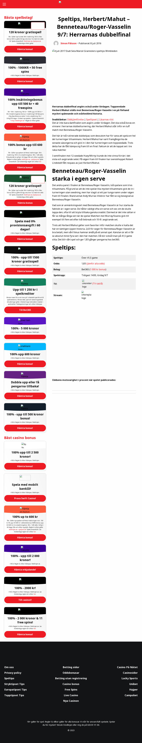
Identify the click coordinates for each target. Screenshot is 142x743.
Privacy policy (12, 672)
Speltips (9, 678)
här (40, 162)
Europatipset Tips (15, 689)
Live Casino (71, 695)
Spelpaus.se (37, 41)
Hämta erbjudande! (25, 569)
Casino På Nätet (127, 667)
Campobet (131, 695)
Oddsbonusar (71, 672)
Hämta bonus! (25, 49)
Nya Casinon (71, 700)
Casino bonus (71, 684)
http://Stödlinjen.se (17, 121)
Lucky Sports (129, 678)
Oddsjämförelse (75, 119)
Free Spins (71, 689)
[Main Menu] (5, 4)
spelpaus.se (35, 159)
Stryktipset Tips (14, 684)
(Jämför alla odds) (95, 263)
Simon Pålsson (69, 43)
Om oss (9, 667)
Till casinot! (25, 599)
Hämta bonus (25, 202)
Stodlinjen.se (28, 41)
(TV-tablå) (97, 283)
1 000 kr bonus (98, 269)
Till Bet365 (25, 309)
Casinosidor (130, 672)
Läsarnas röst (106, 119)
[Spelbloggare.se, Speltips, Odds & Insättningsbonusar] (71, 4)
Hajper (133, 689)
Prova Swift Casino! (25, 498)
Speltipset (91, 119)
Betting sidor (71, 667)
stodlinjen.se (26, 159)
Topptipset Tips (14, 695)
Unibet (133, 684)
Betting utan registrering (71, 678)
